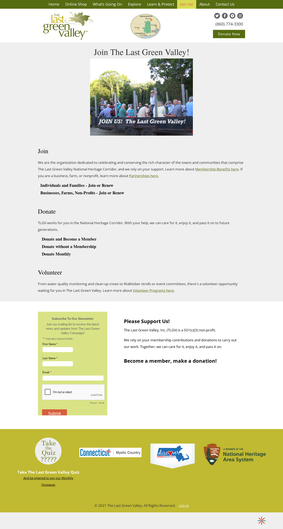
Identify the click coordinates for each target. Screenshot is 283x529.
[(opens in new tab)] (110, 452)
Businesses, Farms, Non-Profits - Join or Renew (82, 193)
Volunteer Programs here (153, 290)
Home (54, 4)
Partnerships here (143, 175)
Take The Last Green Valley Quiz (48, 472)
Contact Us (225, 4)
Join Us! (186, 4)
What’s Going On (107, 4)
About (204, 4)
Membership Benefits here (217, 169)
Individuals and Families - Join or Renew (76, 185)
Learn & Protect (160, 4)
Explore (134, 4)
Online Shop (76, 4)
